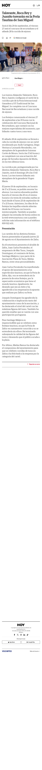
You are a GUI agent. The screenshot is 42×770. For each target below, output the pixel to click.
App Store (12, 642)
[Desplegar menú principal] (38, 5)
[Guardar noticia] (3, 38)
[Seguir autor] (19, 85)
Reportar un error (34, 364)
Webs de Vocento (34, 651)
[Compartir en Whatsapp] (7, 38)
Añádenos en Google (20, 38)
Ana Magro (18, 78)
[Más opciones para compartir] (10, 38)
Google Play (31, 642)
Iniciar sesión (34, 5)
